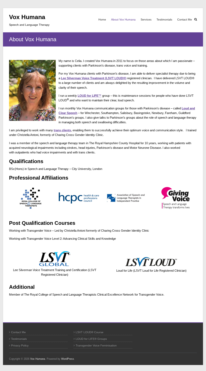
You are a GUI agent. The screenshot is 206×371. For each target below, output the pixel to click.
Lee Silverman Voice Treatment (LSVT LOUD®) (93, 78)
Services (146, 19)
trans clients (62, 130)
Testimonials (164, 19)
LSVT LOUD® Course (89, 332)
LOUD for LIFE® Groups (91, 338)
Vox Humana (27, 17)
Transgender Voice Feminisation (96, 345)
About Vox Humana (123, 19)
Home (102, 19)
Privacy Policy (20, 345)
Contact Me (184, 19)
